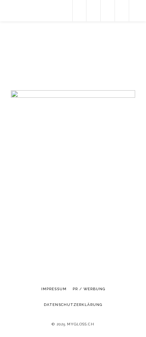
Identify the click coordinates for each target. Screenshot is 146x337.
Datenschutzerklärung (73, 305)
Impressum (54, 289)
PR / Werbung (89, 289)
